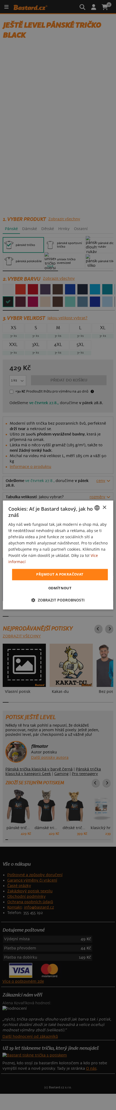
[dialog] (58, 554)
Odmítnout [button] (60, 588)
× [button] (104, 508)
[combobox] (97, 507)
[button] (58, 600)
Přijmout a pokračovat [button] (59, 574)
